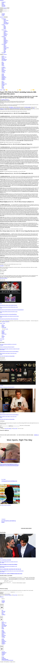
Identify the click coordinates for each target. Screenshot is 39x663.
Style (2, 3)
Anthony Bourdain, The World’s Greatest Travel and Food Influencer (9, 351)
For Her (5, 49)
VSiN (5, 108)
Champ (3, 613)
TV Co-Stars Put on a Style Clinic (5, 559)
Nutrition (5, 41)
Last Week (1, 265)
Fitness (5, 38)
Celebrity (5, 30)
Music (3, 64)
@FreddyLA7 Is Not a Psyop (7, 501)
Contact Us (3, 653)
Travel (5, 21)
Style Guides (4, 70)
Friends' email (2, 582)
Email (10, 425)
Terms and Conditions (8, 428)
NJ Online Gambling (27, 107)
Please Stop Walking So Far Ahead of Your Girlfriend (8, 564)
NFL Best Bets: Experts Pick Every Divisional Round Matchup (8, 314)
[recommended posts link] (10, 453)
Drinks (5, 19)
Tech (4, 50)
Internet (3, 65)
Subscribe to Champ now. (5, 321)
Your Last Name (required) (13, 579)
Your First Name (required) (13, 578)
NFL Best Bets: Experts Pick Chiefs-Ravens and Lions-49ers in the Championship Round (11, 309)
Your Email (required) (12, 577)
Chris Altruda (11, 107)
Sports (4, 89)
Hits (2, 610)
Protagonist (3, 614)
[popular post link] (8, 344)
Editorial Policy (4, 652)
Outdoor (5, 48)
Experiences (4, 18)
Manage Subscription (5, 659)
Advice (5, 37)
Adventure (3, 58)
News (5, 32)
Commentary (6, 31)
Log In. (1, 340)
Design (5, 27)
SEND (1, 583)
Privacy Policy (15, 428)
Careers (3, 657)
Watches (5, 34)
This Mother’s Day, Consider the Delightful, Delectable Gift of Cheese (11, 573)
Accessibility (4, 658)
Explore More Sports (26, 528)
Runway (5, 33)
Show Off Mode (4, 59)
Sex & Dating (6, 23)
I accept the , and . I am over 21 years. (12, 428)
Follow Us (1, 54)
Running (5, 43)
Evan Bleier (3, 99)
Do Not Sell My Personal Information (7, 660)
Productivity (5, 42)
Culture (3, 2)
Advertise (3, 654)
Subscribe (5, 54)
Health (5, 39)
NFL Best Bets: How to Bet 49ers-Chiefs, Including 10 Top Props (8, 305)
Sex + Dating (4, 479)
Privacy (3, 656)
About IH (3, 651)
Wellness (3, 4)
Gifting (3, 88)
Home (5, 46)
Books (5, 26)
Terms (3, 655)
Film (4, 25)
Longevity (3, 76)
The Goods (3, 5)
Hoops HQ (3, 6)
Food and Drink (6, 47)
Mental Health (6, 40)
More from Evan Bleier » (4, 278)
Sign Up (1, 427)
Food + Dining (6, 20)
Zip (9, 426)
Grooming (5, 35)
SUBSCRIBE (4, 327)
